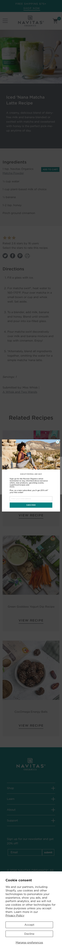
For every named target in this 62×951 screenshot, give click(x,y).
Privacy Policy (15, 915)
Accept (29, 924)
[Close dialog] (57, 442)
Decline (29, 933)
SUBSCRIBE (31, 505)
